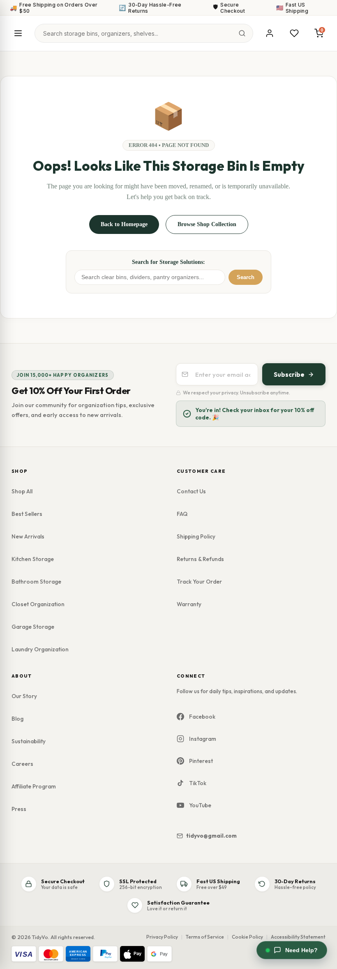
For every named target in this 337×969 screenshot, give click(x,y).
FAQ (182, 514)
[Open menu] (18, 33)
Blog (17, 718)
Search (245, 277)
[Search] (242, 33)
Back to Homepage (124, 224)
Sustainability (29, 741)
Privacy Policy (162, 937)
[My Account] (269, 33)
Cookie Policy (247, 937)
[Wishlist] (294, 33)
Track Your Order (199, 581)
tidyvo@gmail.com (211, 835)
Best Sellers (27, 514)
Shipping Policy (196, 536)
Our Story (24, 696)
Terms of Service (205, 937)
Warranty (189, 604)
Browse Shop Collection (207, 224)
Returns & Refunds (200, 559)
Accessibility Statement (298, 937)
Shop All (22, 491)
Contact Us (191, 491)
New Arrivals (28, 536)
